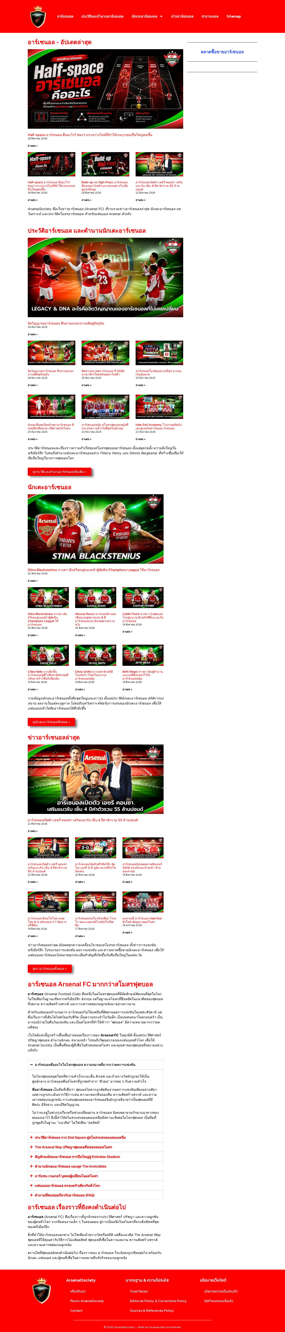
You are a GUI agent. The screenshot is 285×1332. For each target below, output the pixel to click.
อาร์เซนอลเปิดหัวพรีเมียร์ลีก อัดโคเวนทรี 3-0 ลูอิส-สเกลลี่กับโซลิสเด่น (95, 867)
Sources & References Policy (152, 1310)
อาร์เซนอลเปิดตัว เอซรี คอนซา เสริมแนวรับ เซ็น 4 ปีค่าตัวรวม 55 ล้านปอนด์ (159, 185)
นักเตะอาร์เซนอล (144, 16)
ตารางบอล (210, 16)
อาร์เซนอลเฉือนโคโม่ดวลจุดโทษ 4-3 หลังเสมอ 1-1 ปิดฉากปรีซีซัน (47, 921)
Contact (76, 1310)
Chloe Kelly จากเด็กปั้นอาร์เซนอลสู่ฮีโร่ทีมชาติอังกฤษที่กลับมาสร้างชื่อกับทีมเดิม (48, 675)
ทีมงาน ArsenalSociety (87, 1300)
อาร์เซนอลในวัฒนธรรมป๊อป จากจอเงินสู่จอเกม (158, 372)
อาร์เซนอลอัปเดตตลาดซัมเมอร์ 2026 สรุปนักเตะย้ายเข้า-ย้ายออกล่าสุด (142, 867)
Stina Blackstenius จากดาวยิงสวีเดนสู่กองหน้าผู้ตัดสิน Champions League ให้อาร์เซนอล (94, 570)
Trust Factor (139, 1291)
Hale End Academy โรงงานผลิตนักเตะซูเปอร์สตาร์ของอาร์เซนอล (159, 426)
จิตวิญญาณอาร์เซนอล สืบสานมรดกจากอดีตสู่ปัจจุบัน (66, 323)
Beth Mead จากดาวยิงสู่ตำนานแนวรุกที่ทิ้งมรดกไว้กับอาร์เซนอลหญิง (142, 675)
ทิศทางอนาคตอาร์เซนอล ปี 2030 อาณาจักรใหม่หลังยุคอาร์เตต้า (103, 372)
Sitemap (234, 16)
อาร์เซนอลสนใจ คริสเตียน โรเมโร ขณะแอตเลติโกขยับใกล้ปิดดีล (95, 921)
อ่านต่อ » (33, 145)
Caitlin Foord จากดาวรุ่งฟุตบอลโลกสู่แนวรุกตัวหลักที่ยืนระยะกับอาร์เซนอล (142, 617)
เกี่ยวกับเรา (78, 1291)
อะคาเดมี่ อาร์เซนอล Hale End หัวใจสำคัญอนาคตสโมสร (142, 920)
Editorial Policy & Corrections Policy (158, 1300)
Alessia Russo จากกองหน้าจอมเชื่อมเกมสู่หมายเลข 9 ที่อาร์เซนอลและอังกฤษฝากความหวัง (95, 619)
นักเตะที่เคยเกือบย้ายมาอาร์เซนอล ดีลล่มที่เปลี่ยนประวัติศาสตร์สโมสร (51, 426)
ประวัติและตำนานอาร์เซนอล (102, 16)
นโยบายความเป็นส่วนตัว (221, 1291)
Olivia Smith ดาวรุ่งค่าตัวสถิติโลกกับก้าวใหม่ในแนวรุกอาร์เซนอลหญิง (94, 675)
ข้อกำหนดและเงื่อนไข (218, 1300)
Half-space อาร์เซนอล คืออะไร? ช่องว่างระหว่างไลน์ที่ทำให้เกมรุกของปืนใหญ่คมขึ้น (90, 135)
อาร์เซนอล (65, 16)
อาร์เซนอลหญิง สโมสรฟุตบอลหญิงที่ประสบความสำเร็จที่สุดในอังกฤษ (105, 426)
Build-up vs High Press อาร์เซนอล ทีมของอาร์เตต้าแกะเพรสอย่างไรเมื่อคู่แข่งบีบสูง (105, 185)
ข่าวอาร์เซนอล (182, 16)
